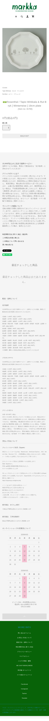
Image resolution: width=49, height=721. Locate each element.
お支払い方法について (24, 637)
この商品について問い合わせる (13, 241)
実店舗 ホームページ (24, 670)
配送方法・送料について (24, 642)
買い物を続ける (7, 245)
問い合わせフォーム (24, 633)
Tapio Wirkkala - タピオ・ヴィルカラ (13, 91)
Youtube (24, 698)
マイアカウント (25, 656)
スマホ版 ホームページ (24, 675)
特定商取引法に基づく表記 (24, 647)
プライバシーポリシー (24, 651)
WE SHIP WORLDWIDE (24, 665)
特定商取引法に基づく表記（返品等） (15, 234)
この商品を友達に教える (10, 238)
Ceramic (4, 87)
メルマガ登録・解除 (24, 661)
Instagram (24, 689)
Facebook (24, 684)
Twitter (24, 693)
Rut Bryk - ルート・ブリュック (11, 94)
